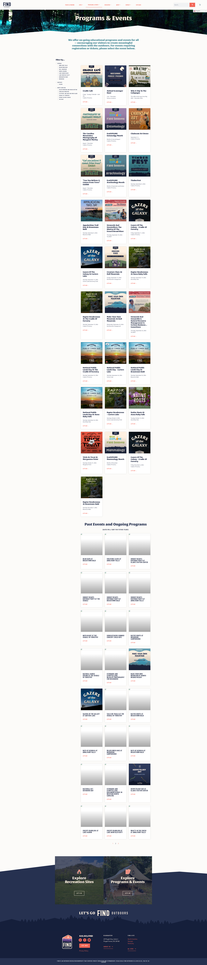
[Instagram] (80, 940)
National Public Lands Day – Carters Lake (115, 370)
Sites (80, 5)
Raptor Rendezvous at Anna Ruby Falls (139, 273)
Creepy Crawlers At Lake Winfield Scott (115, 831)
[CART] (200, 5)
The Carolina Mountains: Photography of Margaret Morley (90, 136)
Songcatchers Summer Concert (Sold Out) (115, 636)
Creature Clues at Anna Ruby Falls (114, 560)
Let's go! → (86, 101)
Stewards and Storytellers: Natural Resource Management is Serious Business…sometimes (139, 322)
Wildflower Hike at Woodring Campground (114, 752)
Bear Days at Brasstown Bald (89, 560)
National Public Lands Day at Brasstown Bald (138, 370)
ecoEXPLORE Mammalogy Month (115, 458)
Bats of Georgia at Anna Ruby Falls (90, 751)
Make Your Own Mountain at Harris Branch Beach (138, 675)
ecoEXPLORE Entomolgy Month (115, 134)
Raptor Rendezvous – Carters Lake (115, 413)
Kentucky (131, 943)
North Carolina (132, 939)
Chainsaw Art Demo (139, 133)
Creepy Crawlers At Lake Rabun (90, 831)
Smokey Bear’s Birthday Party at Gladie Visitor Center (139, 560)
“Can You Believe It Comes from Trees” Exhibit (91, 182)
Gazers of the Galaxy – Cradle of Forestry (139, 227)
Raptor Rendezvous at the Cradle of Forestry (91, 319)
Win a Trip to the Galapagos (138, 92)
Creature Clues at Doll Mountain (114, 273)
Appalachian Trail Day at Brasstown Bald (91, 227)
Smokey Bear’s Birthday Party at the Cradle (91, 599)
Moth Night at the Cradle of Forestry (90, 636)
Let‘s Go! (85, 564)
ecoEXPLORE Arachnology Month (116, 181)
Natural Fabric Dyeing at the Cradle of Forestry (91, 675)
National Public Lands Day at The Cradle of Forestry (91, 370)
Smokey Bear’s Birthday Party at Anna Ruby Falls (138, 599)
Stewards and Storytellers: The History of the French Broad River (115, 228)
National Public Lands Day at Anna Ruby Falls (91, 414)
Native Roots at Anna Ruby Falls (138, 413)
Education (107, 5)
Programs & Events (93, 4)
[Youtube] (89, 940)
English (197, 11)
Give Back (138, 5)
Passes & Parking (69, 5)
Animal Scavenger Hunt (115, 92)
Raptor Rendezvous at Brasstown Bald (91, 503)
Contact (128, 5)
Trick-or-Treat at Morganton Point (90, 458)
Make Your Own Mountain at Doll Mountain (114, 319)
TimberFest (136, 180)
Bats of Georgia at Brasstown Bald (138, 751)
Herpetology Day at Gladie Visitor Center (139, 790)
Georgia (130, 941)
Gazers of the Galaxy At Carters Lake (90, 274)
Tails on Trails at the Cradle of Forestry (115, 715)
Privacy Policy (83, 951)
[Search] (192, 5)
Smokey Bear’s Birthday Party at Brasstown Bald (114, 599)
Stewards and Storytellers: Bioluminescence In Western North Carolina (114, 792)
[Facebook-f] (84, 940)
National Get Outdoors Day (88, 790)
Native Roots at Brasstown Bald (137, 715)
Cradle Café (88, 91)
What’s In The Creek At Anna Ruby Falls (138, 831)
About (117, 5)
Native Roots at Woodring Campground (137, 637)
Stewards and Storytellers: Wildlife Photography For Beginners (115, 676)
